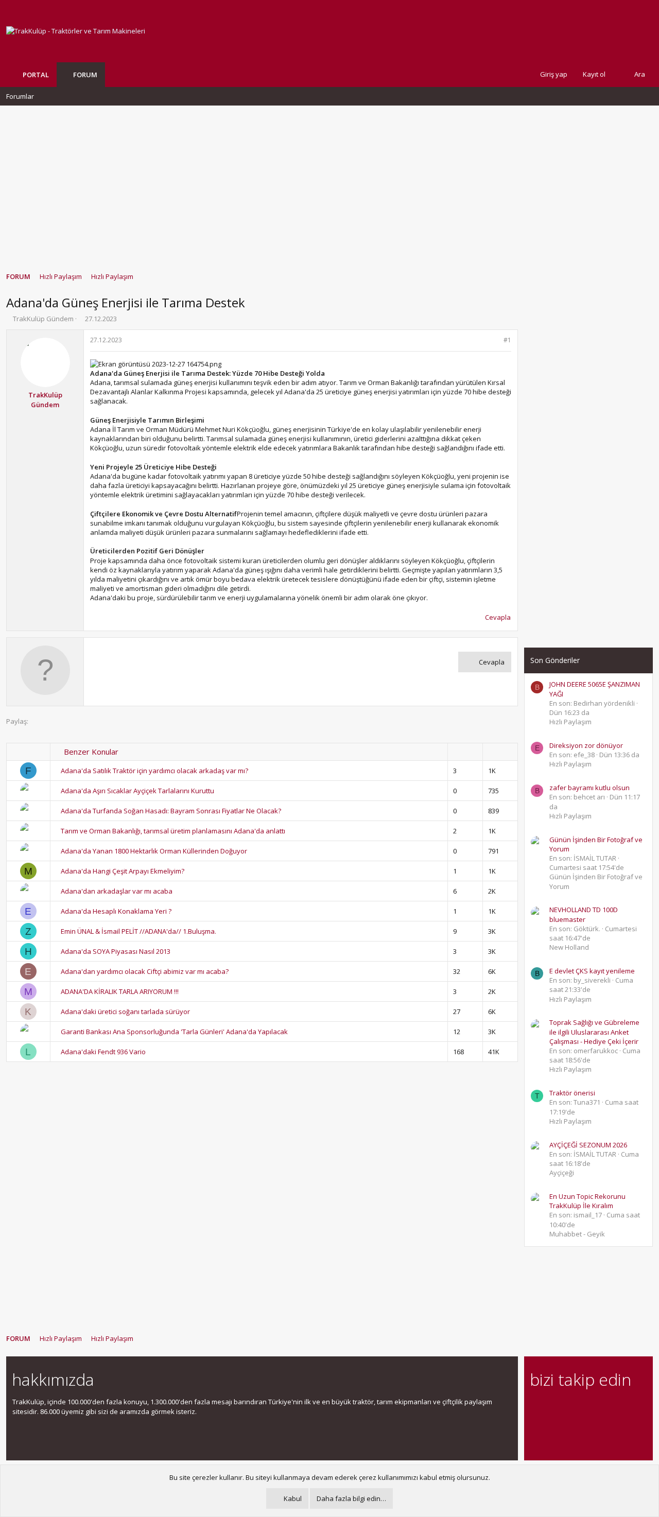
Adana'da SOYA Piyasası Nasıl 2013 (115, 951)
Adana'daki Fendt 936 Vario (103, 1051)
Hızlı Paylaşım (570, 721)
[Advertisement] (329, 184)
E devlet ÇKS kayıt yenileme (592, 970)
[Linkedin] (572, 1407)
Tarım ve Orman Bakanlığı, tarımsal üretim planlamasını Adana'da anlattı (173, 830)
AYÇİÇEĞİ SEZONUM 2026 (588, 1144)
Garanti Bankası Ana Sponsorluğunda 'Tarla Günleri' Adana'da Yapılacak (174, 1031)
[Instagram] (554, 1407)
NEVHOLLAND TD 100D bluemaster (583, 914)
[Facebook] (536, 1407)
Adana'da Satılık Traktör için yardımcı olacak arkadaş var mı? (154, 770)
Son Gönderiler (555, 660)
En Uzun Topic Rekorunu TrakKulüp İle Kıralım (587, 1201)
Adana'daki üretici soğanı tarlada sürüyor (125, 1011)
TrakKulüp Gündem (43, 318)
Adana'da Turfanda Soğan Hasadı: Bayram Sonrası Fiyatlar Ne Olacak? (171, 810)
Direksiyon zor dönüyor (586, 745)
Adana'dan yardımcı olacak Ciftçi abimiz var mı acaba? (145, 971)
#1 (507, 340)
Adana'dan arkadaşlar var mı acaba (116, 891)
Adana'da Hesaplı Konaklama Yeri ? (116, 911)
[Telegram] (608, 1407)
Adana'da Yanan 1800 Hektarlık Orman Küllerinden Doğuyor (154, 851)
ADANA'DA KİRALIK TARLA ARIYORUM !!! (120, 991)
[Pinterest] (590, 1407)
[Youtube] (536, 1429)
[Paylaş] (494, 340)
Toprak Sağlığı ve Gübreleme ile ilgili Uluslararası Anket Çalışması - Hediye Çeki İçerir (594, 1031)
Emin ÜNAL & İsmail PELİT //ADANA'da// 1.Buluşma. (138, 931)
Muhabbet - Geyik (577, 1234)
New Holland (569, 947)
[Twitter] (626, 1407)
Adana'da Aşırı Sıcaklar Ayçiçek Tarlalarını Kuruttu (137, 790)
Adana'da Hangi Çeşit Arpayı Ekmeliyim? (122, 871)
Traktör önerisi (572, 1092)
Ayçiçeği (561, 1172)
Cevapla (498, 617)
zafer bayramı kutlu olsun (589, 787)
